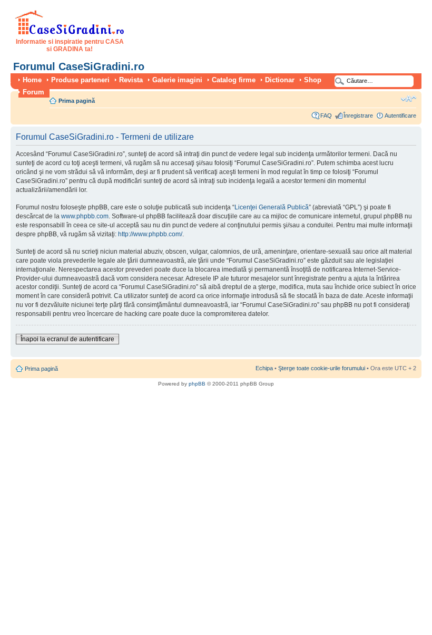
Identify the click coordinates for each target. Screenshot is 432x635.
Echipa (264, 368)
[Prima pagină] (69, 32)
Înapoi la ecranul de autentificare (67, 339)
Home (32, 80)
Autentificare (400, 115)
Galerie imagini (177, 80)
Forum (33, 92)
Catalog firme (234, 80)
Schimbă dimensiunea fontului (408, 98)
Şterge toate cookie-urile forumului (321, 368)
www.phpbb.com (85, 216)
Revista (131, 80)
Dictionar (279, 80)
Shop (312, 80)
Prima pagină (76, 101)
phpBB (197, 384)
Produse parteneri (80, 80)
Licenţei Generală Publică (271, 207)
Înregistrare (358, 115)
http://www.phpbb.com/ (150, 234)
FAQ (326, 115)
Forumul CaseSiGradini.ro (78, 66)
